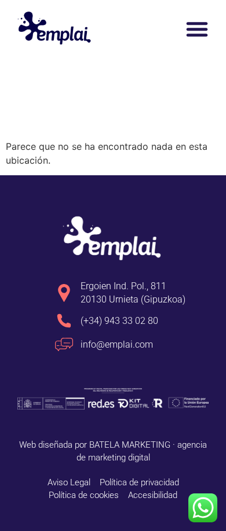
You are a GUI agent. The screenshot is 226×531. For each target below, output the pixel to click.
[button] (197, 29)
